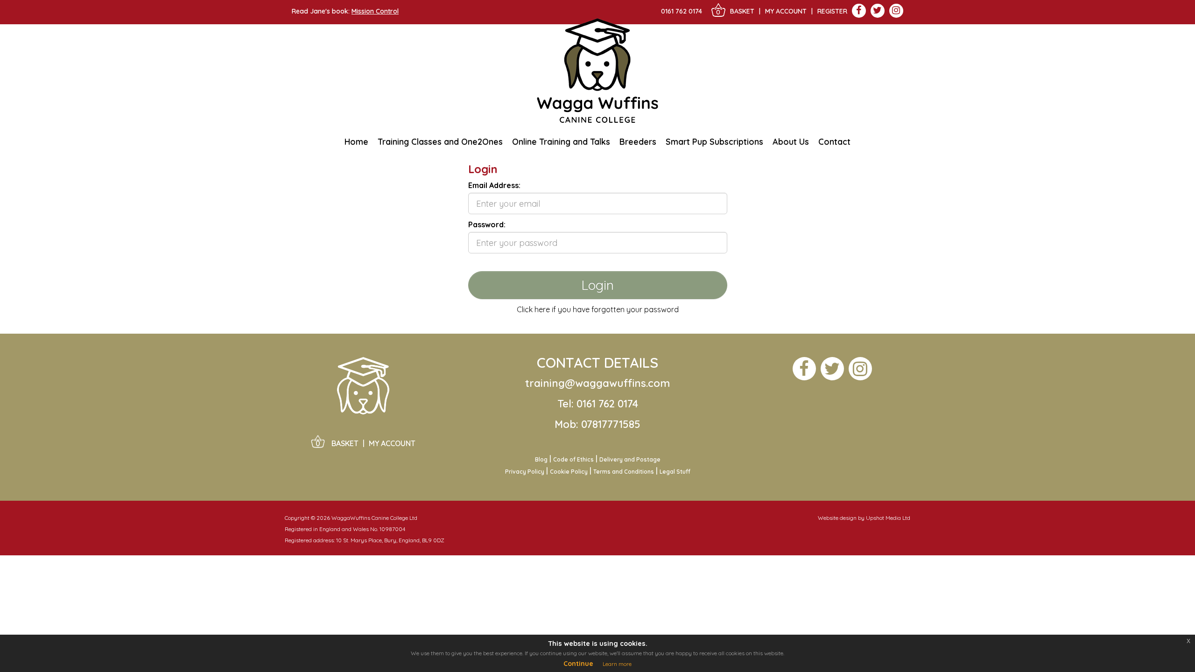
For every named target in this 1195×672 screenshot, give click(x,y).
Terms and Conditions (623, 471)
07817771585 (610, 424)
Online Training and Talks (561, 141)
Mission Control (375, 11)
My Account (786, 11)
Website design (837, 517)
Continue (578, 663)
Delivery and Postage (630, 459)
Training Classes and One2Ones (440, 141)
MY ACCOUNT (392, 443)
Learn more (617, 663)
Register (832, 11)
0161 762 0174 (681, 11)
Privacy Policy (524, 471)
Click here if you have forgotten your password (598, 309)
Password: (487, 224)
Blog (541, 459)
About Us (791, 144)
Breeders (637, 144)
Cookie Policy (569, 471)
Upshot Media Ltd (888, 517)
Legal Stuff (675, 471)
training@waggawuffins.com (597, 383)
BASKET (742, 11)
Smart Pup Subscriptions (714, 141)
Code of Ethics (573, 459)
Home (356, 141)
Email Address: (494, 185)
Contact (834, 141)
